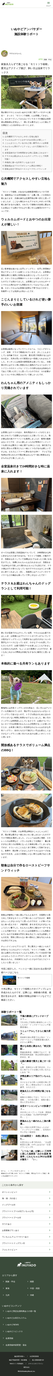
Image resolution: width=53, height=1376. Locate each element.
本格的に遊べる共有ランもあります (20, 162)
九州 (7, 1295)
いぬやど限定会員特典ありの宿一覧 (21, 1311)
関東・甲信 (47, 59)
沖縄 (32, 1295)
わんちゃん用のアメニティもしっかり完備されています (26, 148)
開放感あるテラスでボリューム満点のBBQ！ (24, 166)
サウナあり (7, 1224)
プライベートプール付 (11, 1217)
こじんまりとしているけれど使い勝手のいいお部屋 (26, 143)
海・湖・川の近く (9, 1198)
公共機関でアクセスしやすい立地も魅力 (22, 137)
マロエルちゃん (15, 53)
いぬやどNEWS (12, 1325)
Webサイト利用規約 (16, 1363)
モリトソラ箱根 (24, 978)
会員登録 (9, 1338)
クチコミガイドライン (35, 1363)
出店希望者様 (34, 1356)
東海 (7, 1288)
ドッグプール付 (8, 1205)
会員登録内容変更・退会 (16, 1345)
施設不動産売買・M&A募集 (18, 1360)
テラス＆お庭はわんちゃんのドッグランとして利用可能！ (26, 157)
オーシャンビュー (9, 1192)
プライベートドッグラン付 (13, 1243)
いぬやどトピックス (14, 1331)
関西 (32, 1282)
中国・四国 (35, 1288)
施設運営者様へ (19, 1356)
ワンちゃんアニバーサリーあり (15, 1237)
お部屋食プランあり (10, 1230)
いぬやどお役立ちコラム (16, 1318)
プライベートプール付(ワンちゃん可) (18, 1211)
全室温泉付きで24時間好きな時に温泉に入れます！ (27, 153)
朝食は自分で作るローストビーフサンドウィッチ (25, 169)
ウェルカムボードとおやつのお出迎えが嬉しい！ (25, 140)
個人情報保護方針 (38, 1360)
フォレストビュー (9, 1250)
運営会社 (26, 1367)
